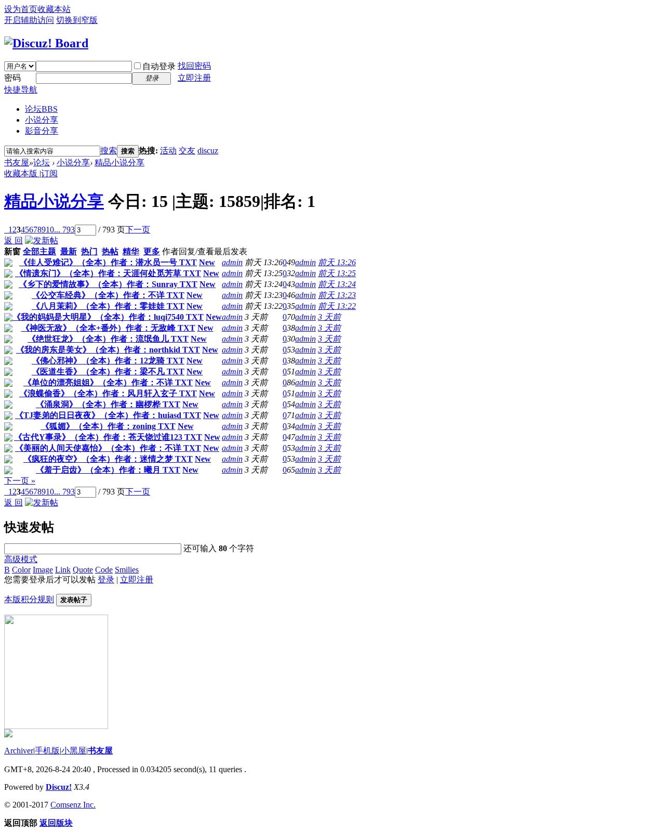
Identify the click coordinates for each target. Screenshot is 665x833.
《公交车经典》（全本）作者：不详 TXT (108, 295)
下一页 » (19, 480)
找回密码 (194, 65)
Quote (83, 569)
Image (43, 569)
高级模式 (20, 559)
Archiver (18, 750)
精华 (131, 251)
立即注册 (194, 77)
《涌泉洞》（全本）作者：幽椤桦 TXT (108, 404)
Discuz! (59, 787)
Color (21, 569)
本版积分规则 (29, 599)
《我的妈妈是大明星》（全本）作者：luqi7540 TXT (108, 317)
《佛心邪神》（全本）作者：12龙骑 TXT (108, 360)
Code (104, 569)
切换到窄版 (77, 20)
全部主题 (39, 251)
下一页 (137, 229)
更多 (151, 251)
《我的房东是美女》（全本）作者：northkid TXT (108, 349)
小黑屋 (73, 750)
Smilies (127, 569)
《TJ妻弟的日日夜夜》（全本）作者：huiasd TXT (108, 415)
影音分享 (41, 130)
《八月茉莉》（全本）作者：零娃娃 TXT (108, 306)
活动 (168, 150)
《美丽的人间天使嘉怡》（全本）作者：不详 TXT (108, 448)
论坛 (41, 109)
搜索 (108, 150)
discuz (207, 150)
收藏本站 (54, 9)
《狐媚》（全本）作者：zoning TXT (108, 426)
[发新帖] (41, 240)
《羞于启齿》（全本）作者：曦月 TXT (108, 469)
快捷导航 (20, 89)
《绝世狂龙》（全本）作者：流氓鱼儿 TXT (108, 338)
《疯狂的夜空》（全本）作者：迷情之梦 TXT (108, 458)
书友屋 (16, 162)
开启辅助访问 (29, 20)
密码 (12, 77)
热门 (89, 251)
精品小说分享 (119, 162)
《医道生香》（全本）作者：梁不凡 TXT (108, 371)
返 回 (13, 240)
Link (63, 569)
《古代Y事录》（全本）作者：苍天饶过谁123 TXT (108, 437)
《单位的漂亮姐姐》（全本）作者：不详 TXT (108, 382)
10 (50, 229)
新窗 (12, 251)
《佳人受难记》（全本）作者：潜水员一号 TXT (108, 262)
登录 (106, 579)
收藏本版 (21, 173)
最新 (68, 251)
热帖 (110, 251)
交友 (187, 150)
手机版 (47, 750)
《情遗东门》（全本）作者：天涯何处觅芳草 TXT (108, 273)
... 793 (64, 229)
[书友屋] (46, 43)
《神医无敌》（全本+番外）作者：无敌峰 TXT (108, 327)
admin (232, 262)
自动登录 (159, 66)
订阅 (49, 173)
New (207, 262)
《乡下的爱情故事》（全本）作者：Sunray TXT (108, 284)
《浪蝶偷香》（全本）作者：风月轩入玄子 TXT (108, 393)
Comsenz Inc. (73, 804)
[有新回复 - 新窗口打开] (8, 263)
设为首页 (20, 9)
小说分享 (41, 119)
